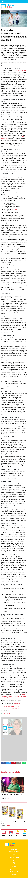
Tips (9, 711)
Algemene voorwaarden (14, 857)
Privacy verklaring (14, 856)
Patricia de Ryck (14, 871)
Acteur (14, 865)
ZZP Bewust (14, 874)
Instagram (6, 706)
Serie (14, 862)
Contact (14, 854)
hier (19, 140)
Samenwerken (14, 853)
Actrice (14, 866)
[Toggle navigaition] (2, 1)
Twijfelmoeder (14, 873)
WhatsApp (11, 706)
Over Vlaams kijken (14, 851)
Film (14, 863)
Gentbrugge (15, 209)
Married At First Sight (21, 70)
